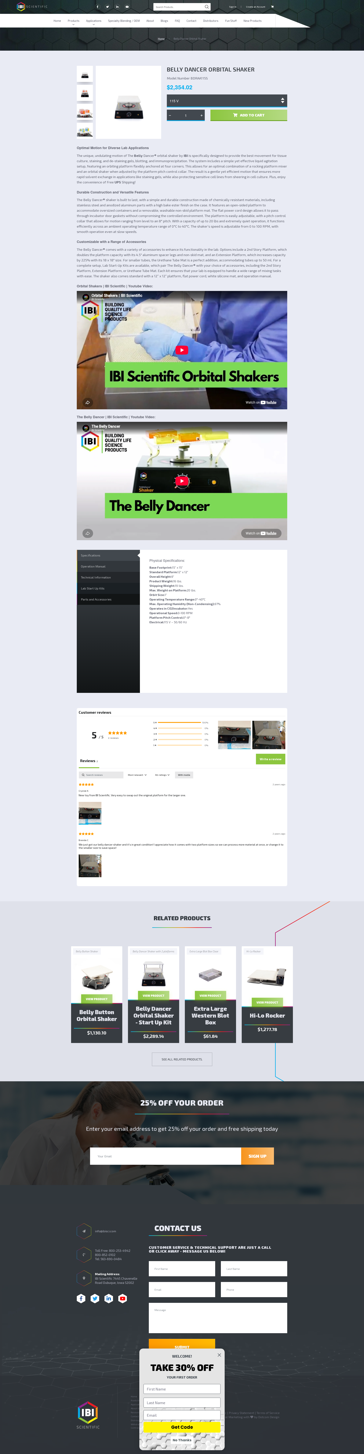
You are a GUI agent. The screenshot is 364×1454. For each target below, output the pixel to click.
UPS (118, 182)
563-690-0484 (111, 1259)
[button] (180, 722)
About (150, 20)
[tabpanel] (182, 825)
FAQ (177, 20)
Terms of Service (268, 1413)
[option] (96, 994)
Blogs (164, 20)
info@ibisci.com (105, 1231)
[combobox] (182, 7)
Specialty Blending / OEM (124, 20)
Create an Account (255, 6)
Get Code (182, 1427)
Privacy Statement (241, 1413)
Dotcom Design (268, 1417)
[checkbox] (184, 775)
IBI (186, 155)
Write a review (271, 759)
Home (57, 20)
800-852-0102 (105, 1255)
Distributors (210, 20)
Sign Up (258, 1156)
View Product (97, 999)
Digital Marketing (231, 1417)
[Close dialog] (219, 1355)
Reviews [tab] (89, 760)
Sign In (232, 6)
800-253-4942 (119, 1250)
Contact (191, 20)
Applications (93, 20)
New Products (252, 20)
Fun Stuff (231, 20)
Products (73, 20)
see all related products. (182, 1059)
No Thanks (182, 1440)
